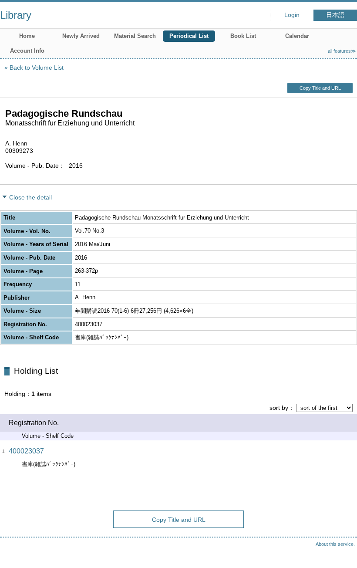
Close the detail (30, 197)
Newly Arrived (81, 36)
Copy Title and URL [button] (320, 88)
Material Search (135, 36)
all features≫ (342, 51)
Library (15, 15)
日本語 (335, 15)
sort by (278, 407)
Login (292, 15)
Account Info (27, 50)
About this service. (335, 544)
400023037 (26, 451)
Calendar (297, 36)
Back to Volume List (37, 67)
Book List (243, 36)
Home (27, 36)
